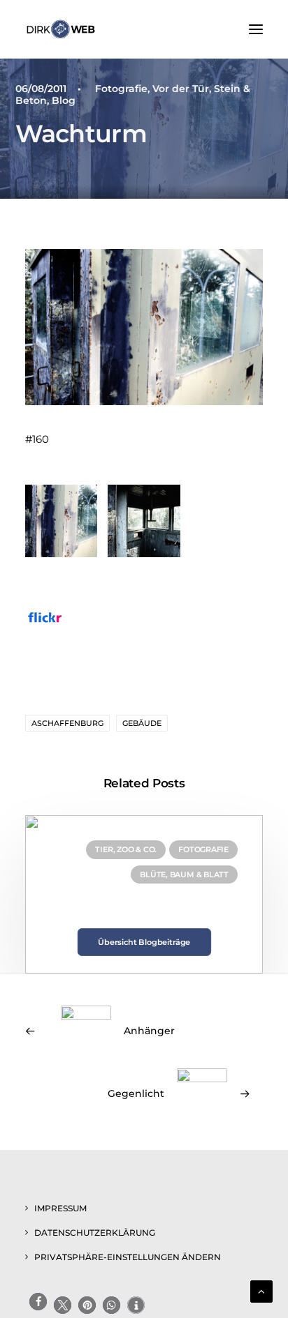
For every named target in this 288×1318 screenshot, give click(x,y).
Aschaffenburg (67, 723)
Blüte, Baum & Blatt (184, 874)
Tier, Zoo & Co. (126, 849)
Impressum (60, 1208)
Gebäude (141, 723)
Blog (63, 100)
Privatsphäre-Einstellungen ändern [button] (127, 1257)
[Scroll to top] (261, 1290)
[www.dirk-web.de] (60, 29)
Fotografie (121, 88)
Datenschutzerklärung (94, 1232)
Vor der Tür (180, 88)
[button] (256, 29)
